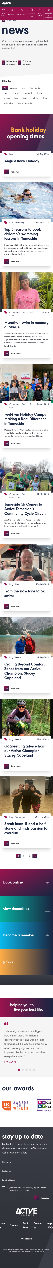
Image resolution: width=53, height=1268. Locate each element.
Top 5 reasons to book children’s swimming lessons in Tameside (22, 234)
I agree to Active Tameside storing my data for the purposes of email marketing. (26, 1189)
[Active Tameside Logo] (6, 3)
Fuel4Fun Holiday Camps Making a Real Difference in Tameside (25, 419)
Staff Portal (26, 1226)
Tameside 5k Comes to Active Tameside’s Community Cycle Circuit (25, 509)
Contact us (38, 1226)
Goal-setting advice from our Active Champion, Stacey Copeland (24, 751)
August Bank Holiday (21, 162)
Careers (14, 1226)
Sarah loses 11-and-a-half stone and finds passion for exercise (26, 829)
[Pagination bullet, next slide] (19, 1070)
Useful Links (26, 1239)
